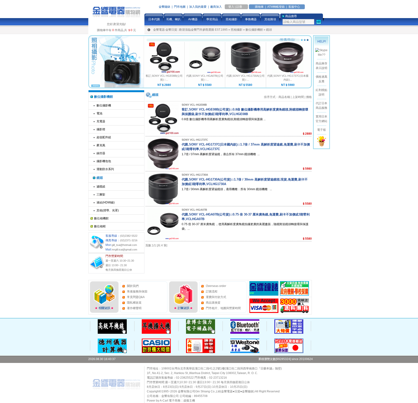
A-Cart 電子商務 (170, 400)
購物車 (259, 6)
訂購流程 (211, 291)
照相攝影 (231, 19)
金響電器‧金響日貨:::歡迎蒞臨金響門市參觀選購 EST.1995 (190, 29)
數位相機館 (101, 218)
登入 (231, 6)
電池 (99, 113)
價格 (309, 97)
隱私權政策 (134, 302)
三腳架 (101, 194)
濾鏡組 (101, 186)
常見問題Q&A (136, 297)
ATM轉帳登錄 (276, 6)
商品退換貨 (213, 302)
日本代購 (154, 19)
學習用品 (212, 19)
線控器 (101, 153)
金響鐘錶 (164, 6)
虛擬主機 (189, 400)
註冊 (239, 6)
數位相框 (100, 226)
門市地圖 (180, 6)
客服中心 (294, 6)
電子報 (321, 130)
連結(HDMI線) (106, 202)
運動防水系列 (105, 169)
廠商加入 (216, 6)
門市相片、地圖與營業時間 (223, 308)
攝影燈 (101, 129)
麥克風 (101, 145)
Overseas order (216, 286)
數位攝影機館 (254, 29)
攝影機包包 (104, 161)
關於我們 (133, 286)
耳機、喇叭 (173, 19)
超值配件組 (104, 137)
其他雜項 (270, 19)
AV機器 (193, 19)
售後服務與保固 (137, 291)
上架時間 (298, 97)
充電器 (101, 121)
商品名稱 (284, 97)
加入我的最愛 (198, 6)
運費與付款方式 (216, 297)
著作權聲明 (134, 308)
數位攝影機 (104, 105)
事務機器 (251, 19)
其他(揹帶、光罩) (108, 210)
